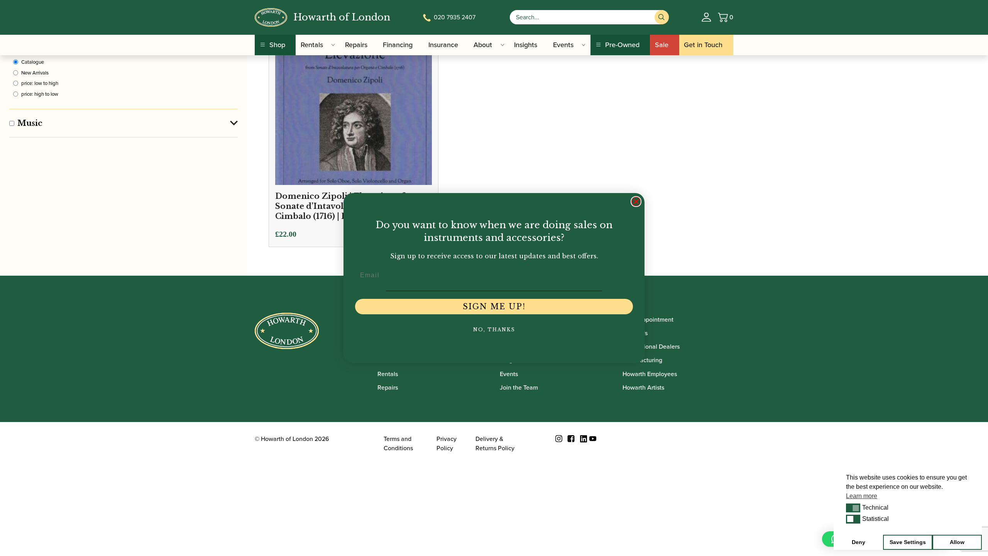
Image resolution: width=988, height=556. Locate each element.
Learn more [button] (861, 496)
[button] (853, 507)
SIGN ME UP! (494, 306)
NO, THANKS (494, 329)
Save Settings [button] (908, 542)
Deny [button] (858, 542)
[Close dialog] (636, 201)
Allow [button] (957, 542)
